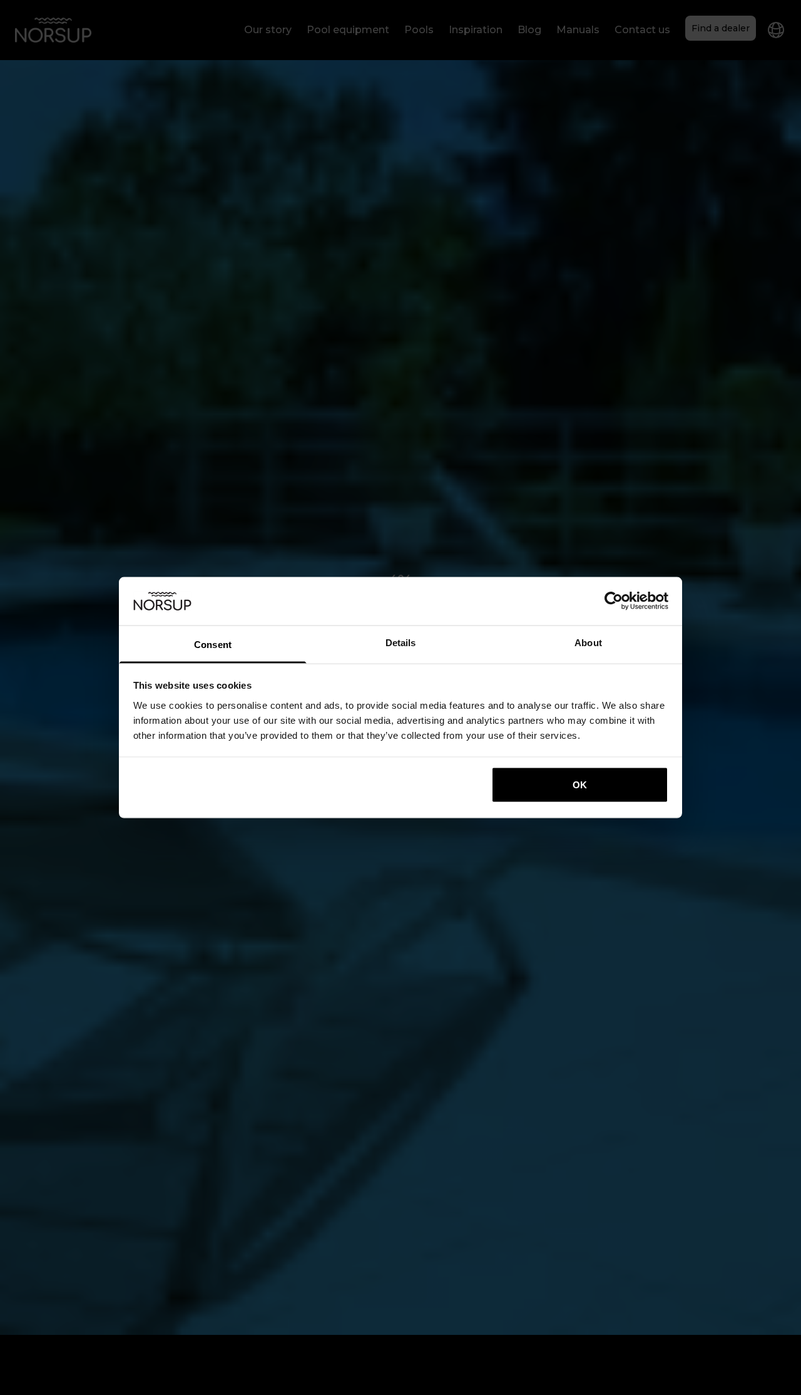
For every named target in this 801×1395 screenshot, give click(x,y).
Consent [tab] (213, 644)
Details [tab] (400, 642)
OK (580, 785)
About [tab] (588, 642)
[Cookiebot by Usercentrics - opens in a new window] (613, 601)
